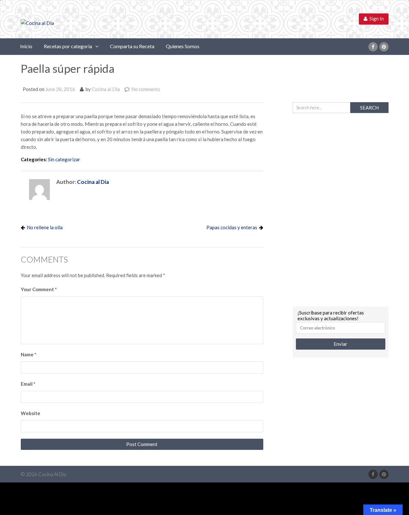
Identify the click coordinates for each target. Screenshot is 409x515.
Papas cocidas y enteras (231, 227)
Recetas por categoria (68, 46)
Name (28, 354)
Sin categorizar (64, 159)
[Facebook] (373, 46)
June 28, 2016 (60, 89)
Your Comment (39, 289)
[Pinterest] (384, 46)
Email (28, 384)
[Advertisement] (341, 209)
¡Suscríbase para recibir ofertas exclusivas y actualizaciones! (330, 315)
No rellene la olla (45, 227)
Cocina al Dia (106, 89)
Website (30, 413)
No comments (145, 89)
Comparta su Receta (132, 46)
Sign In (375, 18)
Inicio (26, 46)
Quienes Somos (182, 46)
